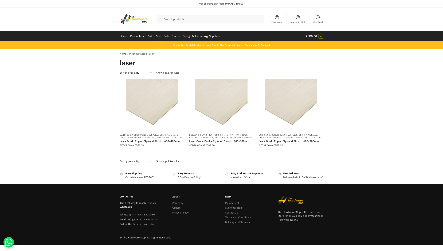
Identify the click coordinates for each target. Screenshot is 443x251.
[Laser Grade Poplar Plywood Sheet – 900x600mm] (221, 105)
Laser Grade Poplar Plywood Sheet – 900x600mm (219, 141)
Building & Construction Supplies (139, 135)
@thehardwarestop (143, 224)
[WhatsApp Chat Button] (8, 242)
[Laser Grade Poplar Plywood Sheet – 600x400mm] (152, 105)
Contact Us (231, 212)
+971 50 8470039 (144, 214)
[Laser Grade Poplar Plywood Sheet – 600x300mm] (291, 105)
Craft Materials (169, 135)
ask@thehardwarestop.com (144, 219)
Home (123, 53)
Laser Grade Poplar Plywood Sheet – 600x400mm (150, 141)
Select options (152, 152)
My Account (277, 22)
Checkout (317, 22)
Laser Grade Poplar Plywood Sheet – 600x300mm (289, 141)
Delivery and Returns (237, 222)
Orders (176, 207)
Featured (150, 137)
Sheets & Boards (173, 137)
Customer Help (298, 22)
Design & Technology (132, 137)
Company (177, 203)
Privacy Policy (180, 212)
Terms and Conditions (238, 217)
